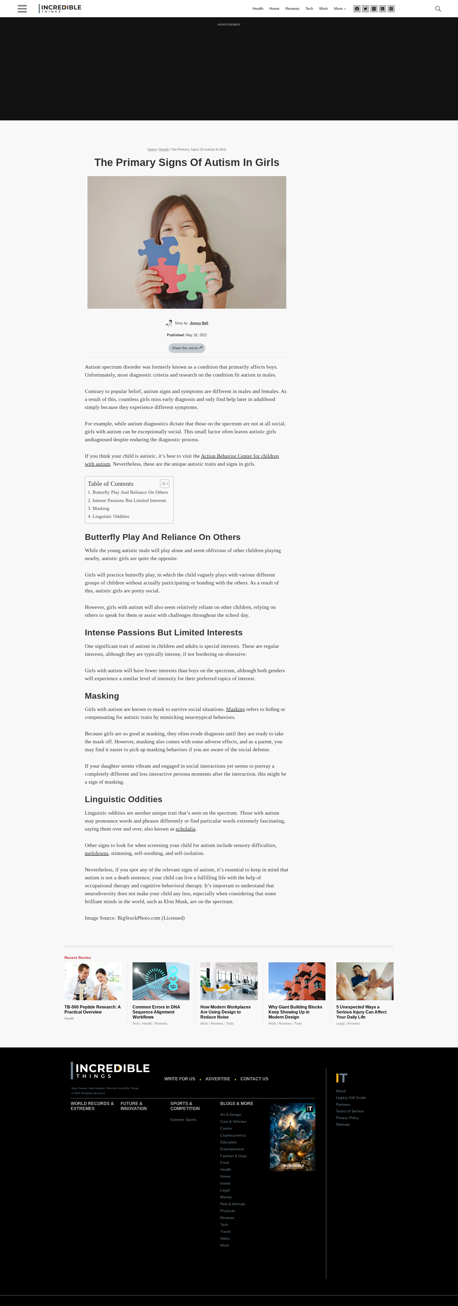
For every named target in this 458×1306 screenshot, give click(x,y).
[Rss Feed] (382, 8)
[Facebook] (357, 8)
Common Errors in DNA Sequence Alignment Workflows (156, 1012)
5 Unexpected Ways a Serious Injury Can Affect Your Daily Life (361, 1012)
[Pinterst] (391, 8)
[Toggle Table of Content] (162, 483)
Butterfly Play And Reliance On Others (130, 492)
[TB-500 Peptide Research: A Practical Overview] (93, 981)
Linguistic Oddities (111, 516)
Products (227, 1211)
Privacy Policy (347, 1118)
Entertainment (232, 1149)
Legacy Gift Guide (351, 1097)
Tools (230, 1023)
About (341, 1091)
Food (224, 1162)
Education (228, 1142)
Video (225, 1238)
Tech (309, 8)
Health (258, 8)
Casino (226, 1128)
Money (226, 1197)
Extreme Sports (183, 1119)
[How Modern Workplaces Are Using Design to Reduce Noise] (229, 981)
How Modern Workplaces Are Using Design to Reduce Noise (225, 1012)
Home (274, 8)
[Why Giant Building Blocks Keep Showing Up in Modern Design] (297, 981)
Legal (340, 1023)
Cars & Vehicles (233, 1121)
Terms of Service (350, 1111)
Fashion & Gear (233, 1156)
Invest (225, 1183)
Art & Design (230, 1114)
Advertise (217, 1079)
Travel (225, 1231)
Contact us (254, 1079)
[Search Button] (435, 8)
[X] (365, 8)
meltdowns (96, 853)
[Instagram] (374, 8)
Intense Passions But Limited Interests (129, 500)
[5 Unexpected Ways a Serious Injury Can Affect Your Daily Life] (365, 981)
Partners (343, 1104)
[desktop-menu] (22, 8)
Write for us (179, 1079)
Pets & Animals (232, 1204)
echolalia (185, 829)
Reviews (292, 8)
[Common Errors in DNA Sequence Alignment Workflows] (161, 981)
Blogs (227, 1103)
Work (323, 8)
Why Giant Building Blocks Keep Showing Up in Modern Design (295, 1012)
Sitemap (343, 1124)
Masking (101, 508)
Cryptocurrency (233, 1135)
